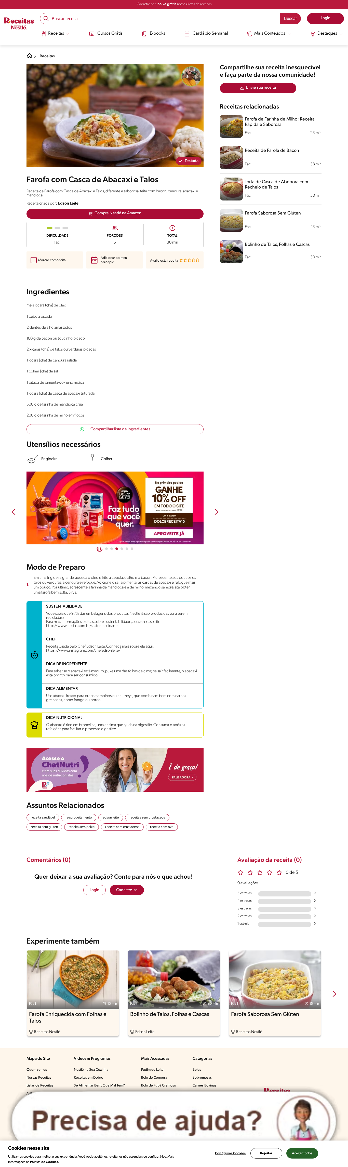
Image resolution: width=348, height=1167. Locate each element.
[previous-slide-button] (13, 512)
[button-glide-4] (127, 548)
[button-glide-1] (111, 548)
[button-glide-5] (132, 548)
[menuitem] (55, 35)
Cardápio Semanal (210, 33)
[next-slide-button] (216, 512)
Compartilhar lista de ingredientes (120, 429)
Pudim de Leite (152, 1070)
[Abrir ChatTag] (174, 1121)
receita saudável (43, 818)
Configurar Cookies (230, 1153)
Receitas (47, 56)
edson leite (111, 818)
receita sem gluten (44, 827)
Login (94, 890)
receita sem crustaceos (122, 827)
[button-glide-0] (106, 548)
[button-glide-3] (122, 548)
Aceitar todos (302, 1153)
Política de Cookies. (44, 1161)
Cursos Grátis (110, 33)
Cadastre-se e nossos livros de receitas (174, 4)
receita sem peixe (82, 827)
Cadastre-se (127, 890)
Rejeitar (266, 1153)
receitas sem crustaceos (147, 818)
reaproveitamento (78, 818)
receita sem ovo (161, 827)
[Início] (19, 24)
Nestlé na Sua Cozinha (91, 1070)
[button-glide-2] (116, 548)
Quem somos (36, 1070)
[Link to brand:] (191, 76)
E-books (157, 33)
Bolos (197, 1070)
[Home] (29, 58)
